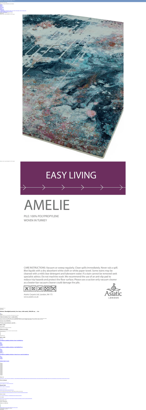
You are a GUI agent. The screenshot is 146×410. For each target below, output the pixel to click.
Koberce (12, 11)
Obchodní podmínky (2, 407)
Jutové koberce (44, 378)
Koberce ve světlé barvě (15, 378)
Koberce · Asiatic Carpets (5, 378)
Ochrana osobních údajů (8, 407)
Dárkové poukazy (9, 398)
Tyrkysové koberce (52, 378)
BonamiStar (30, 398)
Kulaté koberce (40, 378)
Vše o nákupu (1, 395)
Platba (11, 395)
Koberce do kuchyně (57, 378)
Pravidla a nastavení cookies (14, 407)
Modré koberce (26, 378)
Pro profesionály (15, 398)
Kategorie (3, 11)
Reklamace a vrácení (7, 395)
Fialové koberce (29, 378)
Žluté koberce (19, 378)
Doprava (4, 395)
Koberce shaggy (37, 378)
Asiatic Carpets (10, 378)
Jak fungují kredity (19, 395)
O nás (4, 398)
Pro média (18, 398)
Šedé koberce (33, 378)
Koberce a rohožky (6, 11)
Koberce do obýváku (66, 378)
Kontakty (3, 398)
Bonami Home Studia (14, 395)
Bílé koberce (22, 378)
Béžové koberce (48, 378)
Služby (1, 398)
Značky (6, 398)
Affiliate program (22, 398)
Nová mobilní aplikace (26, 398)
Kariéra (12, 398)
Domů (1, 11)
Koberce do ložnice (62, 378)
